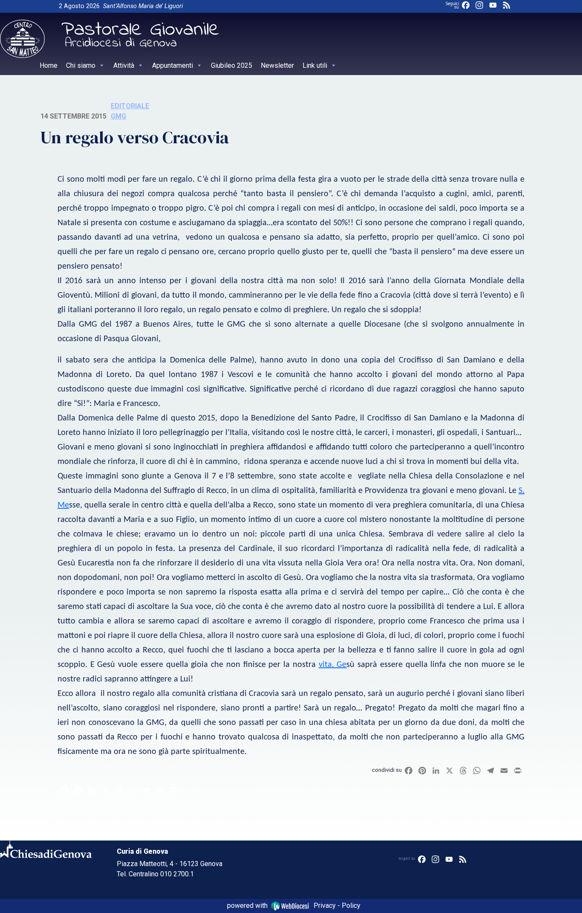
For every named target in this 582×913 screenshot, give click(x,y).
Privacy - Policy (337, 905)
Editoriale (130, 106)
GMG (118, 116)
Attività (123, 65)
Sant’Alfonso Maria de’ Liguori (143, 6)
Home (49, 65)
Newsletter (277, 65)
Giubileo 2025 (231, 65)
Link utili (315, 65)
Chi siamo (80, 65)
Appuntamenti (172, 65)
